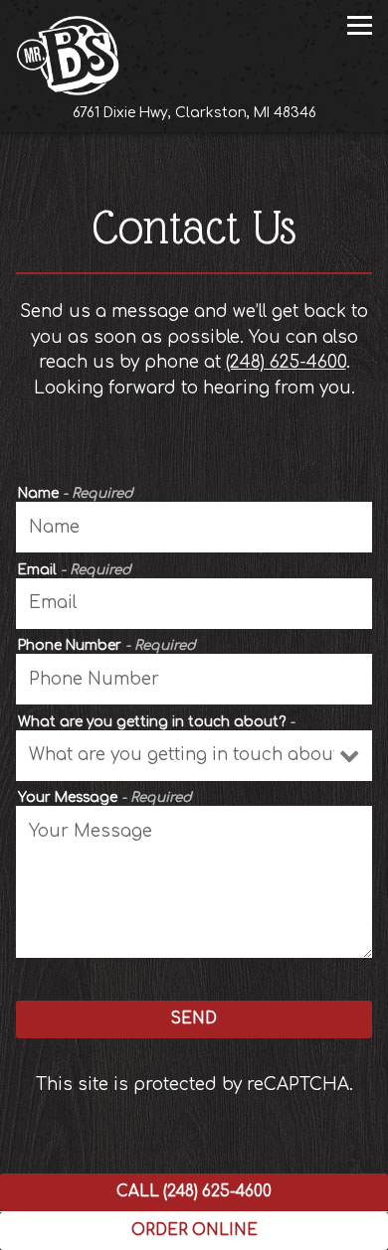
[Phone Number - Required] (194, 679)
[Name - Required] (194, 527)
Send (194, 1019)
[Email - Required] (194, 603)
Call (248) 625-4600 (194, 1191)
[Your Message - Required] (194, 882)
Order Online (259, 1230)
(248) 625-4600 (286, 362)
